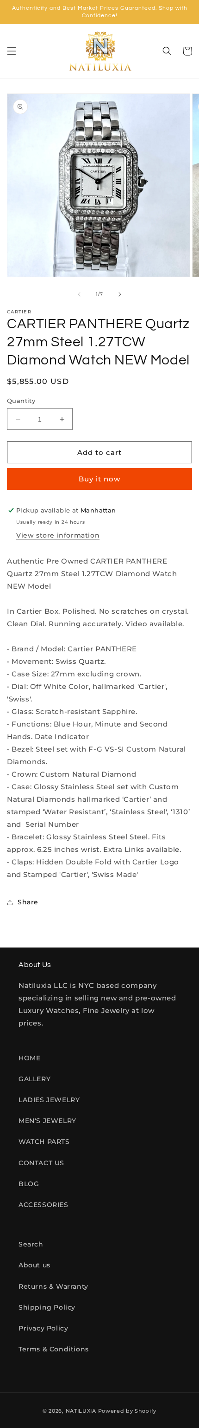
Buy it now (99, 478)
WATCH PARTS (44, 1141)
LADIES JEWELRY (49, 1100)
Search (31, 1244)
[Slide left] (79, 294)
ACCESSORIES (43, 1205)
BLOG (29, 1184)
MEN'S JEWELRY (47, 1120)
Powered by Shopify (127, 1411)
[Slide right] (120, 294)
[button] (11, 51)
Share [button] (28, 902)
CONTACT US (41, 1163)
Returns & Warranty (53, 1286)
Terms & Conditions (54, 1349)
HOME (29, 1058)
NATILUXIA (82, 1411)
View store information (58, 535)
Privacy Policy (43, 1328)
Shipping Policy (47, 1307)
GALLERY (34, 1079)
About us (34, 1265)
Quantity (21, 400)
